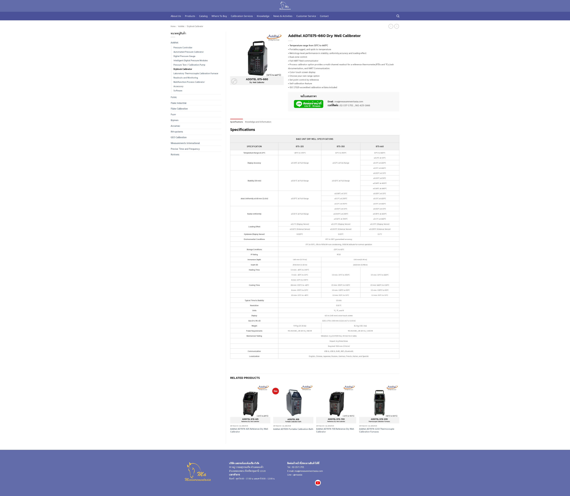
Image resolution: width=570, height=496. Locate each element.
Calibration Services (242, 16)
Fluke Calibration (179, 108)
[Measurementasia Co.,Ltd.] (285, 5)
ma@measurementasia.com (309, 470)
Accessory (178, 86)
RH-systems (177, 131)
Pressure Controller (183, 47)
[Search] (397, 16)
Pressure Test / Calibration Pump (189, 64)
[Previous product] (396, 26)
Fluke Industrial (178, 102)
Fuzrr (173, 114)
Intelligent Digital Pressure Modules (191, 60)
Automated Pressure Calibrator (189, 51)
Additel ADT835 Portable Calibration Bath (293, 429)
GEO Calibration (179, 137)
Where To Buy (219, 16)
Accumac (175, 125)
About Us (176, 16)
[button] (234, 81)
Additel (181, 26)
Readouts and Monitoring (186, 77)
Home (173, 26)
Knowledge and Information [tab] (258, 121)
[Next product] (390, 26)
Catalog (203, 16)
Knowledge (263, 16)
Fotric (174, 97)
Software (178, 90)
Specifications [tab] (236, 121)
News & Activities (282, 16)
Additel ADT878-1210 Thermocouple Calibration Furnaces (376, 430)
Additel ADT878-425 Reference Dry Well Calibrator (249, 430)
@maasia (297, 474)
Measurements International (185, 142)
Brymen (174, 120)
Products (190, 16)
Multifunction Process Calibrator (189, 81)
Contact (324, 16)
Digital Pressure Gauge (184, 56)
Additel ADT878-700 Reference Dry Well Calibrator (335, 430)
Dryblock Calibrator (195, 26)
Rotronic (175, 154)
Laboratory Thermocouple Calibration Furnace (196, 73)
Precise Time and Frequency (185, 148)
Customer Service (306, 16)
